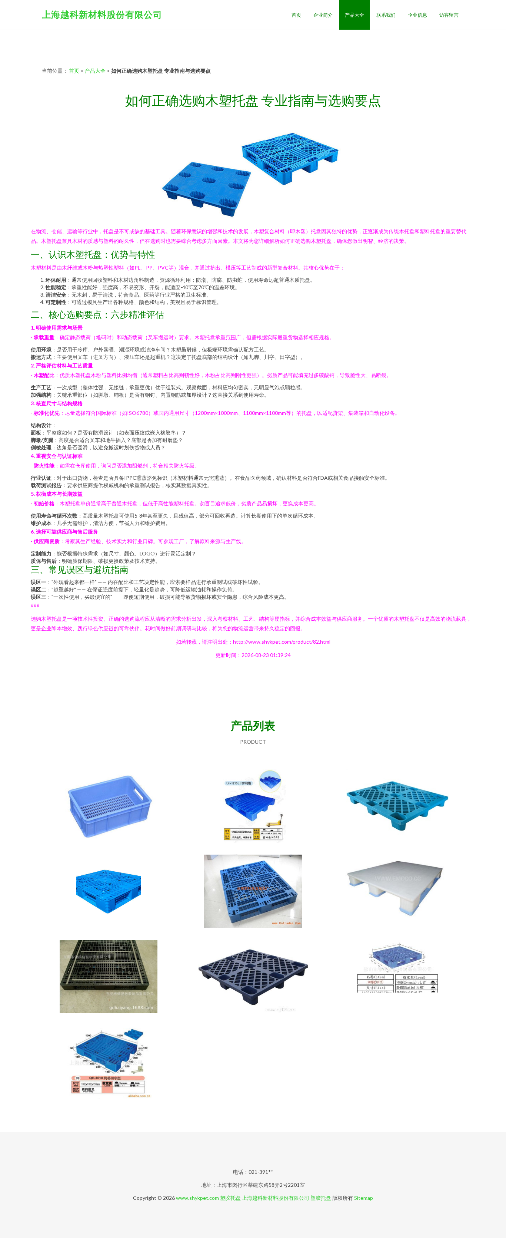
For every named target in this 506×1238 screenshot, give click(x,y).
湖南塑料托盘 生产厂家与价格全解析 (109, 807)
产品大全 (354, 15)
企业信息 (417, 15)
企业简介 (323, 15)
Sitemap (363, 1198)
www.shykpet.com (197, 1198)
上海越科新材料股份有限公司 (102, 14)
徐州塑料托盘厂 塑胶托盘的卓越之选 (253, 807)
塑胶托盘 (230, 1198)
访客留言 (449, 15)
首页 (296, 15)
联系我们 (386, 15)
